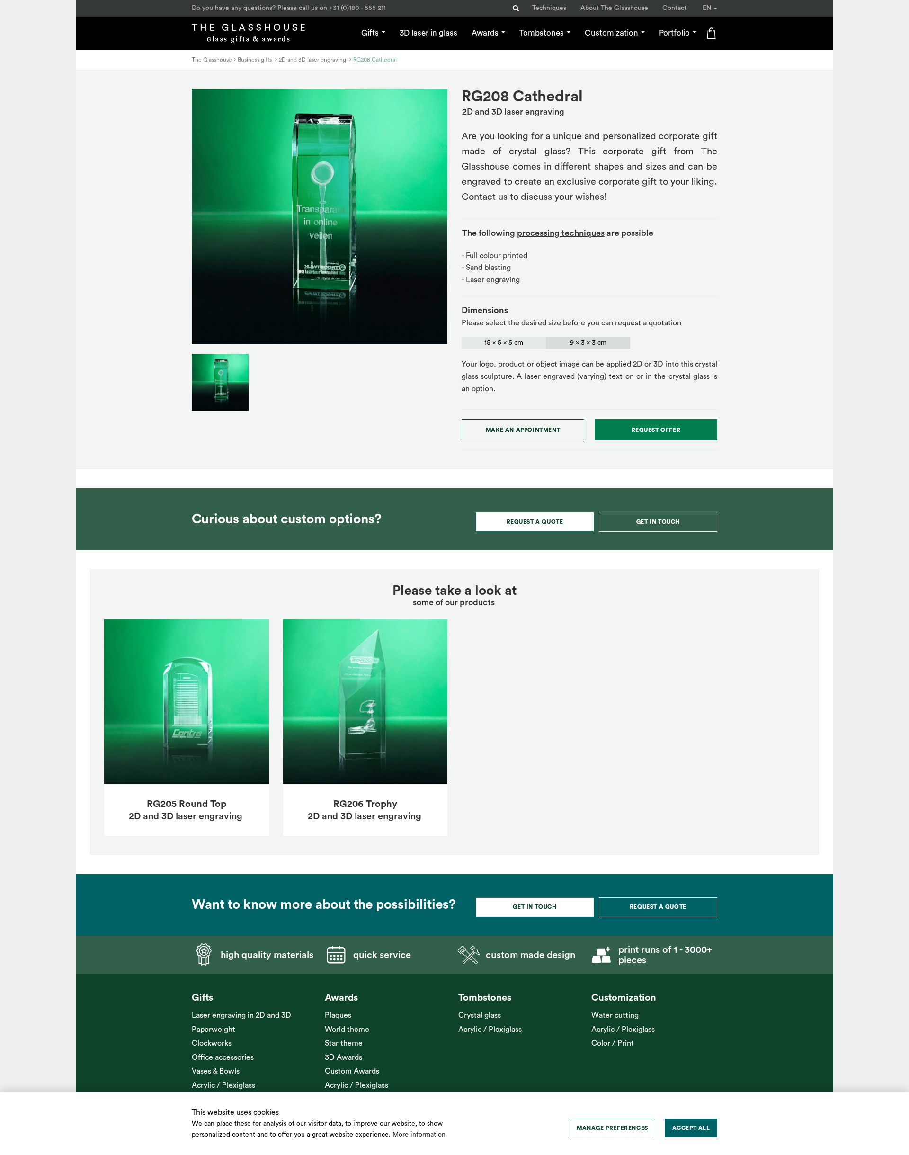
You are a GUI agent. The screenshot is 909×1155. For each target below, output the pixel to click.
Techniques (549, 8)
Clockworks (212, 1043)
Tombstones (542, 33)
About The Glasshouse (614, 8)
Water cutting (615, 1015)
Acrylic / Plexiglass (223, 1085)
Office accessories (223, 1057)
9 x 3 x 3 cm (588, 343)
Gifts (371, 33)
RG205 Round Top (186, 804)
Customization (612, 33)
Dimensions (485, 310)
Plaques (338, 1015)
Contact (674, 8)
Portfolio (675, 33)
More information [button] (419, 1134)
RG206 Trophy (365, 804)
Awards (486, 33)
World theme (347, 1029)
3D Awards (343, 1057)
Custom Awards (352, 1071)
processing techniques (561, 233)
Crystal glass (479, 1015)
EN (708, 8)
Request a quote (535, 521)
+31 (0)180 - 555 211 (357, 8)
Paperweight (213, 1029)
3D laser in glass (428, 33)
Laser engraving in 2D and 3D (241, 1015)
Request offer (656, 430)
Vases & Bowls (216, 1071)
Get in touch (658, 521)
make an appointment (523, 430)
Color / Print (612, 1043)
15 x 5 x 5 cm (503, 343)
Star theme (344, 1043)
